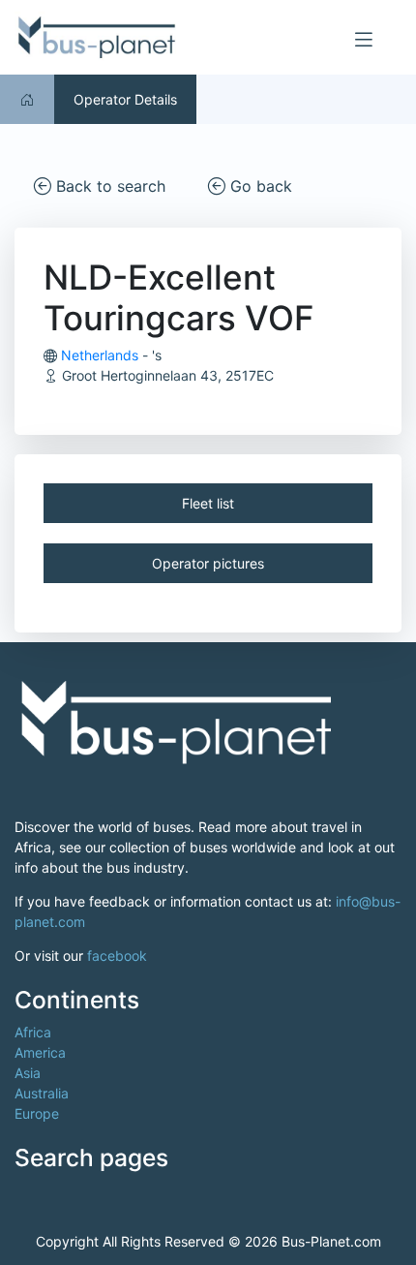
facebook (117, 955)
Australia (42, 1093)
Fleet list (208, 503)
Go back (258, 186)
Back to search (108, 186)
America (40, 1052)
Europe (37, 1113)
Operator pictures (208, 563)
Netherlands (99, 355)
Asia (28, 1072)
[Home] (27, 99)
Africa (33, 1032)
